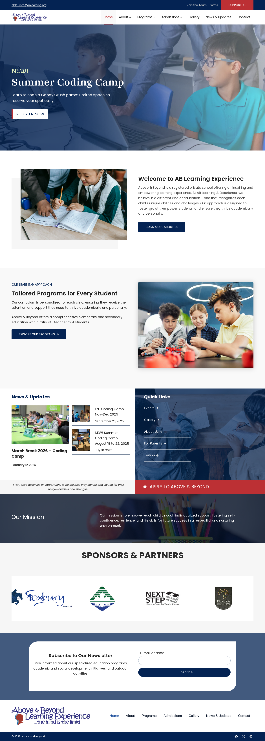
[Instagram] (250, 736)
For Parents (153, 443)
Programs (149, 715)
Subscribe (184, 672)
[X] (243, 736)
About (130, 715)
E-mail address (152, 653)
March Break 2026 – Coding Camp (39, 453)
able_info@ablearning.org (29, 5)
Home (108, 17)
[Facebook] (236, 736)
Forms (214, 5)
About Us (151, 431)
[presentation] (40, 424)
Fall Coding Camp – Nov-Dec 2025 (111, 412)
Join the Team (197, 5)
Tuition (149, 455)
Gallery (194, 17)
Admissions (173, 715)
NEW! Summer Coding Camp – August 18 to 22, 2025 (112, 438)
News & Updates (218, 17)
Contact (243, 17)
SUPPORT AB (237, 5)
